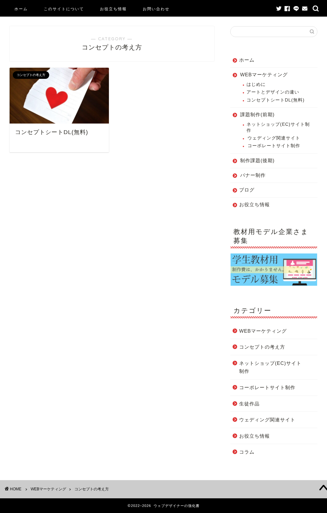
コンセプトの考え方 (262, 347)
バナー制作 (253, 175)
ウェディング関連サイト (273, 138)
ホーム (21, 8)
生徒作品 (249, 403)
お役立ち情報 (113, 8)
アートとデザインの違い (273, 92)
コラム (247, 452)
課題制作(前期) (257, 114)
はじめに (256, 84)
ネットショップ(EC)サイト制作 (278, 127)
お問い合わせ (156, 8)
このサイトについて (64, 8)
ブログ (247, 189)
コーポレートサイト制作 (273, 145)
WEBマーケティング (264, 74)
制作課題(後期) (257, 160)
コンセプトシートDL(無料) (276, 100)
